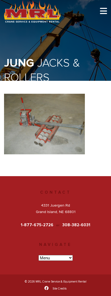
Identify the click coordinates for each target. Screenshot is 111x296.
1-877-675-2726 (37, 224)
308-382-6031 (76, 224)
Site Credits (60, 288)
